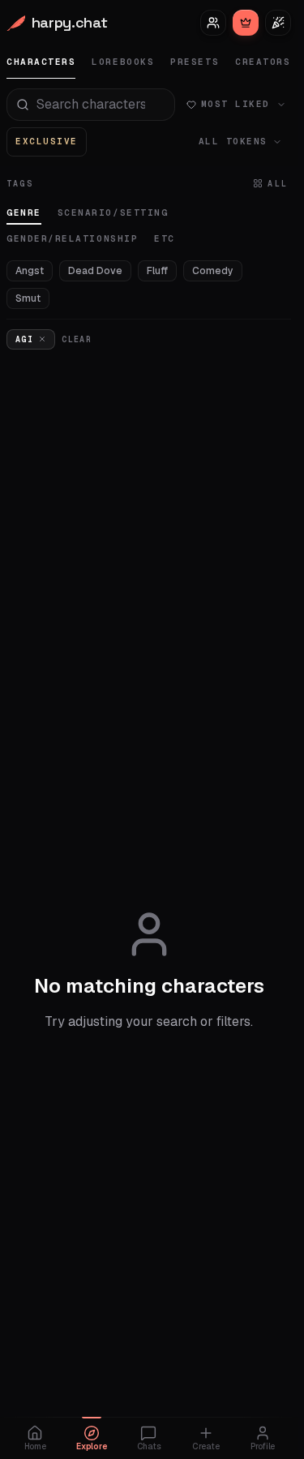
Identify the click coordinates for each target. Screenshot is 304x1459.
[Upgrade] (246, 23)
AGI (24, 339)
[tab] (40, 62)
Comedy (212, 270)
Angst (29, 270)
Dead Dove (95, 270)
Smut (28, 298)
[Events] (278, 23)
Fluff (157, 270)
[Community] (213, 23)
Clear (77, 339)
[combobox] (90, 104)
